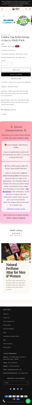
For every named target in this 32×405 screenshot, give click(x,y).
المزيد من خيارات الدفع (16, 78)
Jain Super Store (14, 402)
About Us (5, 314)
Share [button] (4, 114)
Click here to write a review (16, 209)
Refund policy (7, 347)
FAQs (4, 332)
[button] (2, 9)
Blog (4, 340)
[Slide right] (19, 32)
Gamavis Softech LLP (20, 402)
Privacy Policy (7, 325)
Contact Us (6, 317)
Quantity (3, 60)
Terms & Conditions (8, 328)
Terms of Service (7, 343)
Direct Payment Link (8, 321)
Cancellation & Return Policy (11, 336)
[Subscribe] (27, 383)
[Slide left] (12, 32)
